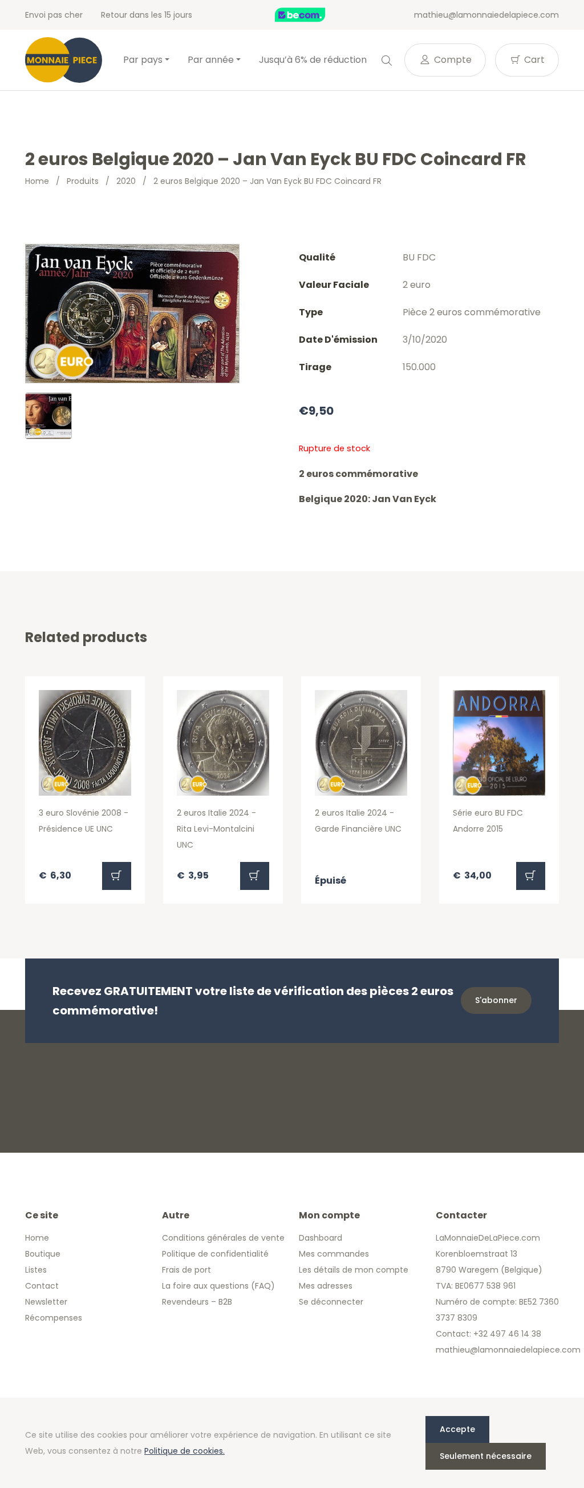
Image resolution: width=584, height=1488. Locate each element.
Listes (36, 1270)
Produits (83, 181)
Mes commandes (334, 1254)
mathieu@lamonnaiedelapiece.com (486, 15)
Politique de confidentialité (215, 1254)
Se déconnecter (331, 1301)
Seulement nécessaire (486, 1456)
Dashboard (320, 1238)
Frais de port (186, 1270)
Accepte (457, 1429)
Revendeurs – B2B (197, 1301)
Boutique (42, 1254)
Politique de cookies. (184, 1451)
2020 (126, 181)
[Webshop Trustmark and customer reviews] (312, 15)
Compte (452, 59)
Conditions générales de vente (223, 1238)
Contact (42, 1286)
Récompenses (53, 1317)
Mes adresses (325, 1286)
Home (37, 181)
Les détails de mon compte (353, 1270)
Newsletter (46, 1301)
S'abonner (496, 1000)
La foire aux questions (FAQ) (218, 1286)
